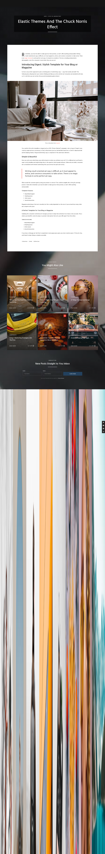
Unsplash (58, 143)
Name (24, 371)
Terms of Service (61, 378)
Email (44, 371)
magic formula (28, 58)
